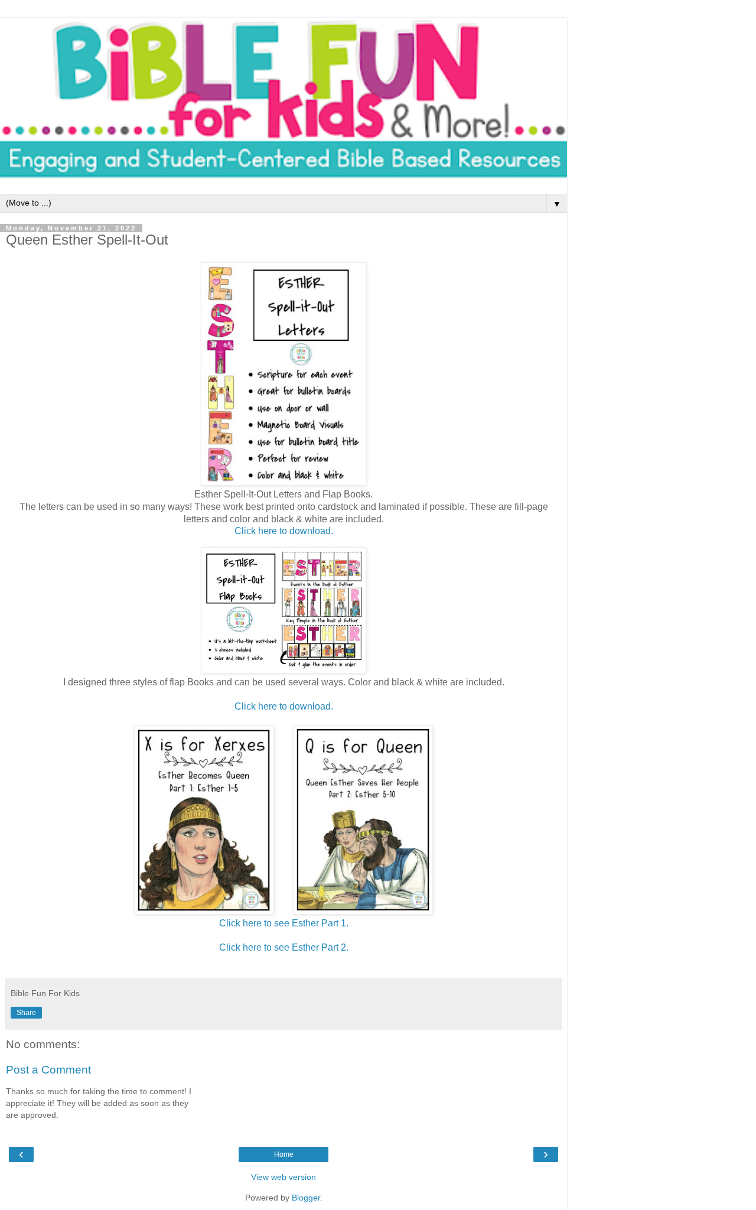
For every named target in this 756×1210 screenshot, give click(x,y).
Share (26, 1013)
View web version (283, 1177)
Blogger (306, 1197)
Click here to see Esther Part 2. (283, 947)
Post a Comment (48, 1069)
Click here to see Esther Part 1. (283, 923)
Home (284, 1154)
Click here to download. (283, 531)
